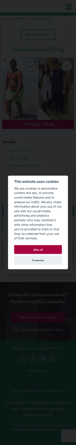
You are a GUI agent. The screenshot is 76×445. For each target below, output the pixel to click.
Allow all (38, 249)
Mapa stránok (56, 408)
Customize (38, 260)
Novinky (19, 402)
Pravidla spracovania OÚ (38, 415)
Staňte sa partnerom (34, 408)
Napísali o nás (63, 402)
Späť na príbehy (38, 34)
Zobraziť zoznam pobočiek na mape (41, 329)
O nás (8, 402)
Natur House (19, 6)
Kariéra (16, 408)
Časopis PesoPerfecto (39, 402)
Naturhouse (8, 18)
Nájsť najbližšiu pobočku (38, 317)
